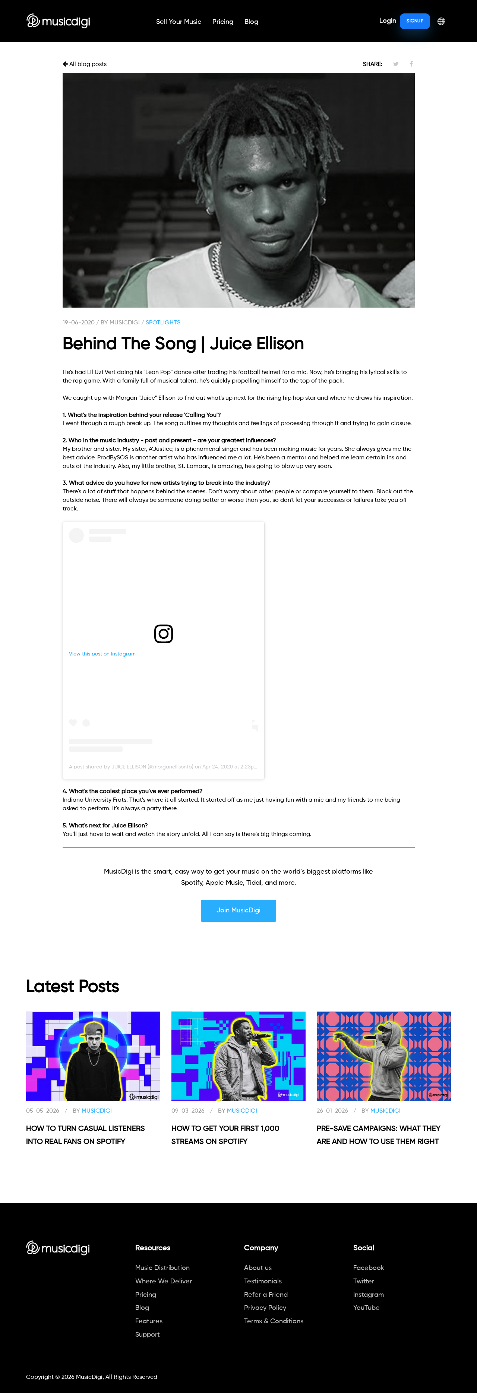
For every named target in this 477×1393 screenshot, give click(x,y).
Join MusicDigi (238, 910)
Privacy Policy (265, 1308)
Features (148, 1321)
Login (387, 21)
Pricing (222, 22)
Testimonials (263, 1281)
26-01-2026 (332, 1111)
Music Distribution (162, 1268)
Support (147, 1334)
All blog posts (87, 64)
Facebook (368, 1268)
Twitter (363, 1281)
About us (258, 1268)
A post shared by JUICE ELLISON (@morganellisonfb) (131, 767)
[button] (441, 21)
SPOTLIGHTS (163, 323)
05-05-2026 (42, 1111)
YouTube (366, 1308)
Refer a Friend (266, 1295)
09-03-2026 (188, 1111)
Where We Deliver (163, 1281)
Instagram (368, 1295)
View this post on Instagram (102, 654)
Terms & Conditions (273, 1321)
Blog (251, 22)
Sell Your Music (178, 22)
